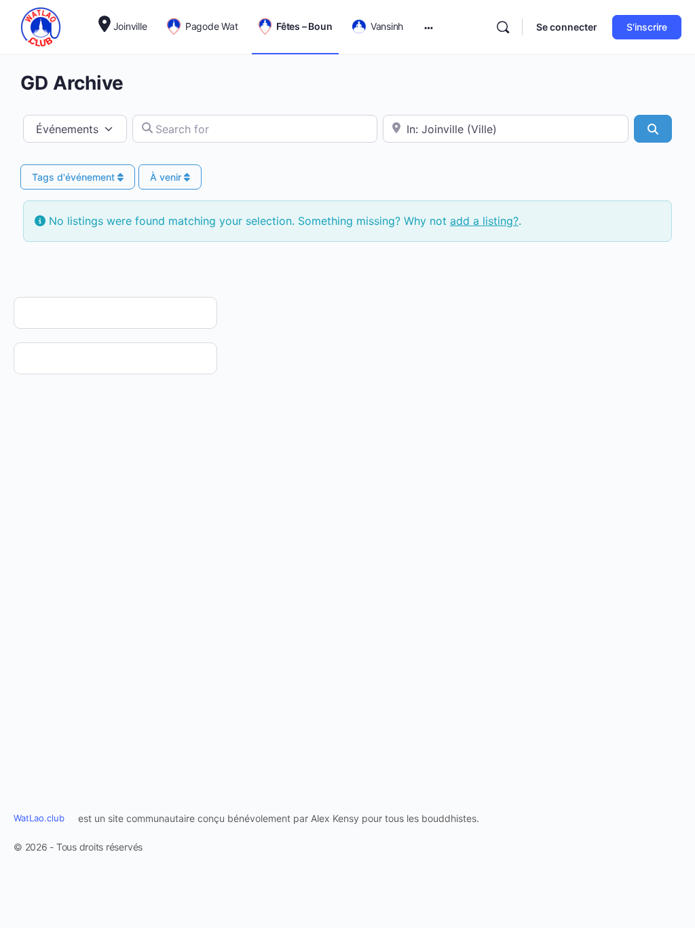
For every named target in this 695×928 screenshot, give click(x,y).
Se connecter (566, 27)
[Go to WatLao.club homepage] (41, 26)
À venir (167, 177)
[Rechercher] (502, 27)
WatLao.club (39, 818)
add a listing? (484, 221)
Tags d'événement (74, 177)
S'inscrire (646, 27)
